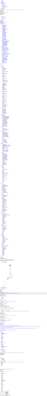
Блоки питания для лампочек (5, 58)
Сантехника (2, 246)
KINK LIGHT (4, 296)
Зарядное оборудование (3, 189)
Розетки (3, 217)
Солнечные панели (4, 191)
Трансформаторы (4, 220)
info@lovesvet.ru (1, 23)
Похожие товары (2, 321)
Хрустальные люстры (4, 26)
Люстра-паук (5, 87)
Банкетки (3, 167)
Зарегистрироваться (4, 17)
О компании (2, 0)
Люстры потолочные (4, 68)
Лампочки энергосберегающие (5, 60)
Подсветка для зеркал (4, 39)
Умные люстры (3, 27)
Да (0, 11)
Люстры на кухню (4, 25)
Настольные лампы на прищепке (5, 49)
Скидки (2, 255)
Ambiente (2, 336)
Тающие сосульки (4, 210)
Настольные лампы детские (5, 132)
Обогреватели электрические (5, 185)
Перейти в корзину (3, 19)
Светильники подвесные (4, 43)
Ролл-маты (3, 253)
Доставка (2, 1)
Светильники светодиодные (5, 44)
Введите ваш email (2, 369)
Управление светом (5, 104)
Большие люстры (4, 33)
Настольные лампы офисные (5, 134)
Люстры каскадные (4, 31)
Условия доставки (2, 312)
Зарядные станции (4, 190)
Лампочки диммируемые (4, 59)
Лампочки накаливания (4, 156)
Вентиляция (2, 187)
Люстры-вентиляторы (4, 32)
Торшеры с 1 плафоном (4, 128)
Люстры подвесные (4, 89)
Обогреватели (4, 184)
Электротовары (4, 213)
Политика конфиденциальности (4, 346)
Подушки (5, 180)
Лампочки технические (4, 158)
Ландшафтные (3, 54)
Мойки (3, 251)
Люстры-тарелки (4, 34)
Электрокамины (3, 241)
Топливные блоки (4, 240)
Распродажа (2, 63)
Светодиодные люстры (6, 71)
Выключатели (3, 218)
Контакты (2, 3)
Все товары (2, 334)
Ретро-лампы (3, 160)
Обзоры (2, 345)
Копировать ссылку (4, 262)
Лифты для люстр (4, 35)
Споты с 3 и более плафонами (5, 52)
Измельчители (3, 250)
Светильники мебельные (4, 42)
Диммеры (3, 221)
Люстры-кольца (3, 30)
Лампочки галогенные (4, 57)
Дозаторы (3, 249)
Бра (1, 37)
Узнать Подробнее (2, 294)
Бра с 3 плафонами (4, 111)
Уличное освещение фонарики (5, 56)
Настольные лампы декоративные (5, 48)
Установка (2, 341)
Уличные (3, 55)
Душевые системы (4, 247)
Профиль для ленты (4, 62)
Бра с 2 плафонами (4, 38)
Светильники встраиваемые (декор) (5, 41)
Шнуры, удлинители (4, 216)
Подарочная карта (4, 4)
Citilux (1, 338)
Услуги (2, 182)
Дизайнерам (3, 5)
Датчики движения (4, 222)
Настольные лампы (4, 131)
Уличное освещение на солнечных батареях (6, 53)
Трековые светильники (4, 139)
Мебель (3, 166)
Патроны (3, 61)
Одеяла (3, 181)
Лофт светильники (4, 45)
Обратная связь (4, 23)
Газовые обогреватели (4, 186)
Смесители (3, 254)
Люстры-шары (5, 82)
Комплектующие (4, 215)
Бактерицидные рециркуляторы (6, 245)
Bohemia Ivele (2, 337)
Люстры (2, 24)
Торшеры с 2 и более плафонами (5, 129)
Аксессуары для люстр (4, 36)
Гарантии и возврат (3, 2)
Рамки (3, 219)
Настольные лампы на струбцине (5, 136)
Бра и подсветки (4, 108)
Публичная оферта (4, 6)
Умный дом (2, 211)
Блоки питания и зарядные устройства (6, 214)
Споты (2, 50)
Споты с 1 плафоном (4, 51)
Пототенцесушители (4, 248)
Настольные (2, 47)
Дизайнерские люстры (4, 84)
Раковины (3, 252)
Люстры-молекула (4, 29)
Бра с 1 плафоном (4, 109)
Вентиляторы (3, 188)
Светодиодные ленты (4, 164)
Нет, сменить (2, 11)
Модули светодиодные (4, 162)
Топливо (3, 242)
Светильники (2, 40)
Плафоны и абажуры (4, 106)
